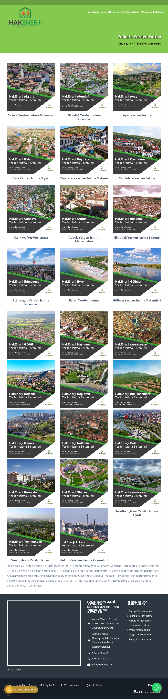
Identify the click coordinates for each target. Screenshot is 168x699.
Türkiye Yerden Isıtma (140, 611)
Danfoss (138, 12)
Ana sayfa (93, 12)
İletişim (160, 12)
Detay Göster (14, 669)
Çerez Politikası (94, 685)
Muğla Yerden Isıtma (139, 634)
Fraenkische (149, 12)
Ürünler (123, 12)
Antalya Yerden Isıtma (140, 639)
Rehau (130, 12)
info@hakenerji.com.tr (104, 664)
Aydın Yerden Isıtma (139, 629)
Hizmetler (114, 12)
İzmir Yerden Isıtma (138, 625)
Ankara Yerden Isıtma (140, 620)
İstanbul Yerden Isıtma (140, 615)
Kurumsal (104, 12)
